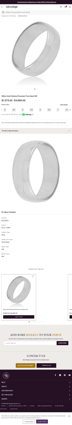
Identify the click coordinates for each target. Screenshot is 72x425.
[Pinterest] (65, 375)
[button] (70, 7)
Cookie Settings (28, 421)
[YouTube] (69, 375)
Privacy (3, 405)
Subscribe (62, 343)
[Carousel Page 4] (34, 321)
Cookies (32, 405)
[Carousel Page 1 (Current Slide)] (29, 321)
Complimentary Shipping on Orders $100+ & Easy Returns (36, 2)
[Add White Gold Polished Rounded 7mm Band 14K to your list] (33, 276)
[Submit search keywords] (3, 12)
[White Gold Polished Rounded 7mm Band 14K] (19, 291)
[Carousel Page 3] (32, 321)
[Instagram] (60, 375)
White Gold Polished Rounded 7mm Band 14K (15, 309)
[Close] (69, 416)
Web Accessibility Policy (45, 405)
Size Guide (64, 104)
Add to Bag (19, 317)
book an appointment (26, 365)
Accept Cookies (42, 421)
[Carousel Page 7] (39, 321)
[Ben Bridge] (12, 7)
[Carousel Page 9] (42, 321)
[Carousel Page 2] (30, 321)
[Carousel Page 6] (37, 321)
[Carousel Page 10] (44, 321)
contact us (46, 365)
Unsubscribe (13, 408)
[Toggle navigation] (2, 7)
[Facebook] (55, 375)
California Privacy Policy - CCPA (18, 405)
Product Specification (10, 131)
